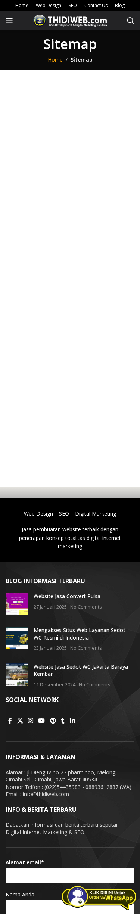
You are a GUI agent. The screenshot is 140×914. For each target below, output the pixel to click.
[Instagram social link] (30, 720)
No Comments (86, 607)
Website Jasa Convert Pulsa (67, 596)
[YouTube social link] (41, 720)
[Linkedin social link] (72, 720)
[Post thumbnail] (17, 604)
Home (55, 59)
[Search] (130, 20)
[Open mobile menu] (9, 20)
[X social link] (20, 720)
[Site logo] (70, 20)
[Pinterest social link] (52, 720)
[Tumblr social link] (62, 720)
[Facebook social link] (10, 720)
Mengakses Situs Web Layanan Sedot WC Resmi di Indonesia (79, 634)
